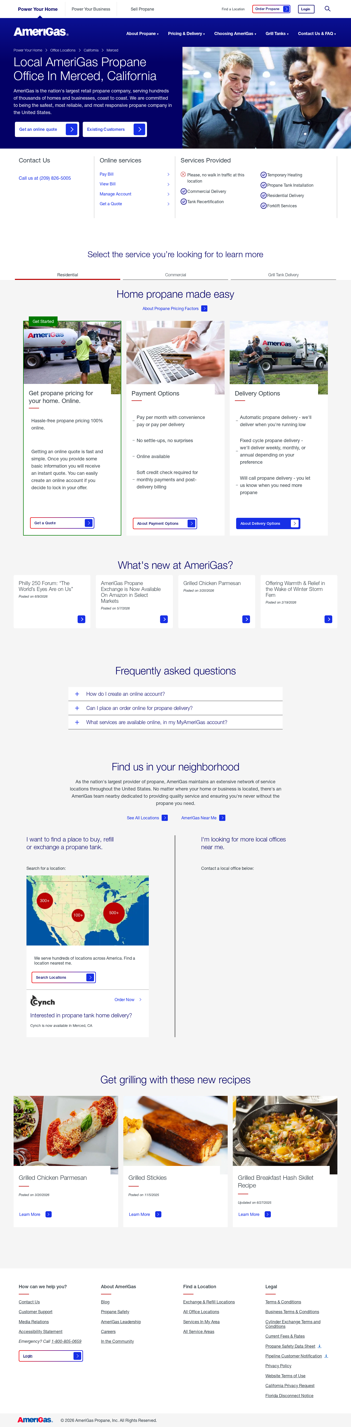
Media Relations (34, 1321)
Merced (112, 50)
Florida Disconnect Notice (289, 1395)
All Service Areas (198, 1331)
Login (308, 10)
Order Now (124, 999)
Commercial (175, 274)
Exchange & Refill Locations (209, 1302)
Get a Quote (111, 203)
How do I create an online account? (125, 694)
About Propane (141, 33)
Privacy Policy (278, 1365)
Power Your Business (91, 8)
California (91, 50)
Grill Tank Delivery (283, 274)
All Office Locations (201, 1311)
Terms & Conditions (283, 1302)
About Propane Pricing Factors (171, 308)
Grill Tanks (276, 33)
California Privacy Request (290, 1385)
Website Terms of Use (285, 1375)
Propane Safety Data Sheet (293, 1346)
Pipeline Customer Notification (296, 1356)
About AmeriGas (118, 1286)
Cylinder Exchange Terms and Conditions (292, 1324)
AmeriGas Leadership (121, 1321)
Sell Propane (142, 8)
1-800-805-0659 (66, 1341)
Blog (105, 1302)
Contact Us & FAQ (315, 33)
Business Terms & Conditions (292, 1311)
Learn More (29, 1214)
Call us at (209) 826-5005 (45, 178)
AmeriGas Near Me (199, 817)
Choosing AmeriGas (233, 33)
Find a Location (233, 9)
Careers (108, 1331)
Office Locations (63, 50)
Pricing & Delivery (185, 33)
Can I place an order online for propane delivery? (139, 708)
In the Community (117, 1341)
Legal (271, 1286)
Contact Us (29, 1302)
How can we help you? (43, 1286)
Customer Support (35, 1311)
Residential (67, 274)
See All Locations (143, 817)
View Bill (108, 184)
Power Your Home (38, 9)
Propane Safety (115, 1311)
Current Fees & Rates (285, 1336)
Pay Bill (107, 174)
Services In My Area (201, 1321)
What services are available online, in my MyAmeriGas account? (156, 722)
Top (345, 1397)
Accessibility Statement (40, 1331)
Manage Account (115, 194)
